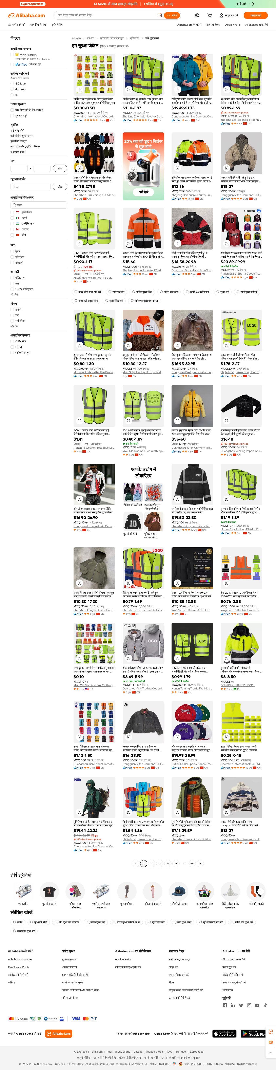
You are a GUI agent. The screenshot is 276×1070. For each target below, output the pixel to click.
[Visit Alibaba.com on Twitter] (241, 1005)
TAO (169, 1051)
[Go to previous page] (135, 863)
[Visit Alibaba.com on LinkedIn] (233, 1005)
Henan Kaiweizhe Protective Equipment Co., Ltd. (94, 447)
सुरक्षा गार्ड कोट (158, 922)
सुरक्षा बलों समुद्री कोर (88, 300)
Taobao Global (154, 1051)
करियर (11, 982)
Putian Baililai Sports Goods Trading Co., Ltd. (241, 273)
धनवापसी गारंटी (69, 967)
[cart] (210, 16)
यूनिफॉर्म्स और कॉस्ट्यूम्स (112, 38)
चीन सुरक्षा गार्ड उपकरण (69, 922)
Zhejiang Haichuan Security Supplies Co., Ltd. (192, 195)
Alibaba (76, 38)
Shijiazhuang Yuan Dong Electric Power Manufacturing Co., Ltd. (241, 372)
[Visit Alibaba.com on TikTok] (265, 1005)
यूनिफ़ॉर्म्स (134, 38)
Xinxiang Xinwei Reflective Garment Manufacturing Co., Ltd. (94, 277)
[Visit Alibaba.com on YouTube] (257, 1005)
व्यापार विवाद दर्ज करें (179, 974)
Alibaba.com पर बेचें (233, 959)
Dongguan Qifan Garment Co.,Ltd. (241, 195)
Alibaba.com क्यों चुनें (20, 959)
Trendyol (181, 1051)
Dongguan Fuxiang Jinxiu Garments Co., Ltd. (94, 526)
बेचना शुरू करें (229, 967)
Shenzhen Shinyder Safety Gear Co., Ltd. (143, 610)
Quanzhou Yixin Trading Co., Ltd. (142, 688)
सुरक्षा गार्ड (224, 292)
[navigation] (39, 451)
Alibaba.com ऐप (164, 1033)
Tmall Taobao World (118, 1051)
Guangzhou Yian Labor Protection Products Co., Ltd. (94, 763)
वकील (19, 922)
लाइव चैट (173, 967)
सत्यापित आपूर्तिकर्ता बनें (234, 982)
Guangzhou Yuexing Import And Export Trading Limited (241, 451)
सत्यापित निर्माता (123, 959)
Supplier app (141, 1033)
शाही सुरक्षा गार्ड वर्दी (249, 292)
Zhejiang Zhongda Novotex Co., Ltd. (143, 116)
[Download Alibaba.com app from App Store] (224, 1034)
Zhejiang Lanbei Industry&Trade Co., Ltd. (143, 270)
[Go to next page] (200, 863)
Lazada (138, 1051)
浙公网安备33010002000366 (204, 1064)
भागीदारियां (227, 990)
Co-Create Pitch (18, 967)
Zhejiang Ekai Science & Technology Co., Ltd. (241, 119)
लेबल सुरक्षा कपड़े (184, 922)
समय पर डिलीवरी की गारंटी (75, 974)
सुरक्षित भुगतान (69, 959)
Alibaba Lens (24, 1033)
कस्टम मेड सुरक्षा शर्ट (26, 931)
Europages (196, 1051)
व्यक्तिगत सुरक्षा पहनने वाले (146, 300)
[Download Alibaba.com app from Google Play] (254, 1034)
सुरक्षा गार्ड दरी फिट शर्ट (213, 922)
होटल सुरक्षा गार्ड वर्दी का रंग (128, 922)
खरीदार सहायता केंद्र (179, 959)
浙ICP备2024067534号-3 (241, 1064)
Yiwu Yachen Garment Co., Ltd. (191, 610)
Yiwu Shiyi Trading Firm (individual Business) (143, 372)
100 (192, 863)
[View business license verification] (174, 1064)
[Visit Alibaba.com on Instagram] (249, 1005)
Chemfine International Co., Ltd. (93, 116)
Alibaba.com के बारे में (20, 951)
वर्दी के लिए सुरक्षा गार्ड (244, 922)
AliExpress (80, 1051)
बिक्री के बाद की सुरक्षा (72, 982)
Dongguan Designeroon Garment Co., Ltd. (192, 372)
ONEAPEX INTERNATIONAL (238, 685)
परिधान (90, 38)
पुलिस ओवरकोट (171, 292)
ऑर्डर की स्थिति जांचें (232, 974)
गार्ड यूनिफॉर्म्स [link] (152, 38)
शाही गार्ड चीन (118, 292)
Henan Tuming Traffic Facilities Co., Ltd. (192, 688)
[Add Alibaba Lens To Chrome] (58, 1034)
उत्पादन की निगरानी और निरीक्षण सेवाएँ (80, 990)
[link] (270, 1031)
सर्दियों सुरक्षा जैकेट (144, 292)
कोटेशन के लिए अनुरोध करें (128, 967)
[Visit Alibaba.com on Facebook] (224, 1005)
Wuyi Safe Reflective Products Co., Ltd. (241, 610)
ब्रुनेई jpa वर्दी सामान (199, 292)
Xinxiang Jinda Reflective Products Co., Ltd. (94, 372)
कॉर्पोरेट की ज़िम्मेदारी (18, 974)
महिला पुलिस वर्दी (98, 922)
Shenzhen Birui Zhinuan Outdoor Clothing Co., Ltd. (94, 195)
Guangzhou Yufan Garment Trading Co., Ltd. (192, 447)
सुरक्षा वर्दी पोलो (40, 922)
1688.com (96, 1051)
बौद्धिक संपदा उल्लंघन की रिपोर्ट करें (186, 990)
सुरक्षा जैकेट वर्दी (116, 300)
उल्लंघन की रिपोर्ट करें (179, 997)
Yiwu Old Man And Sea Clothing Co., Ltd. (143, 451)
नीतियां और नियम (70, 997)
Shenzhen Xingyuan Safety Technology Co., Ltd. (192, 526)
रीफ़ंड (172, 982)
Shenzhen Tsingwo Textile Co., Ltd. (94, 610)
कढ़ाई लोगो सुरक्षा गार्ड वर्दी (90, 292)
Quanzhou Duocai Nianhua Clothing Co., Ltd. (192, 270)
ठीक (60, 168)
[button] (159, 15)
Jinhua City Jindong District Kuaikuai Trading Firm (241, 529)
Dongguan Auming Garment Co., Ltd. (192, 116)
